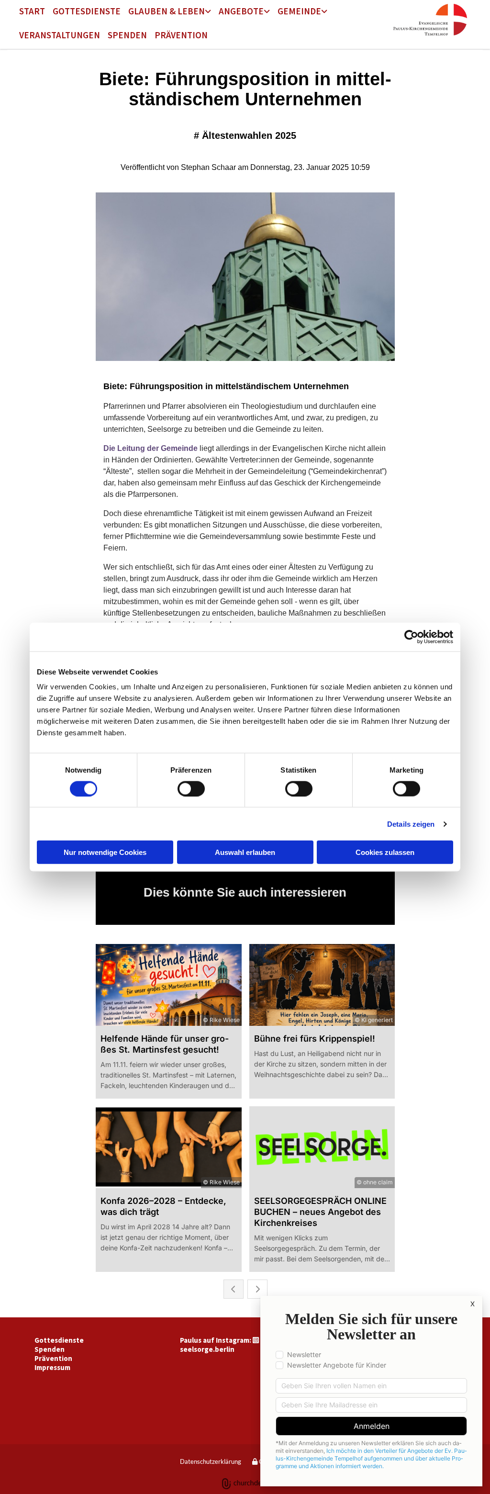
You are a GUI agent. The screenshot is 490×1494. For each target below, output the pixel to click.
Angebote (241, 11)
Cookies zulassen (385, 852)
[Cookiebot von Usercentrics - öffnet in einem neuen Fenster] (411, 636)
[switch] (191, 788)
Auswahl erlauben (245, 852)
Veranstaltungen (59, 35)
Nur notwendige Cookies (105, 852)
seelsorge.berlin (207, 1349)
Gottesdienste (87, 11)
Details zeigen (410, 824)
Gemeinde (299, 11)
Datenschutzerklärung (210, 1461)
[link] (169, 12)
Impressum (52, 1367)
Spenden (127, 35)
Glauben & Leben (166, 11)
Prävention (181, 35)
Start (32, 11)
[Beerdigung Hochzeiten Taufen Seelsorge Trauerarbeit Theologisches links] (208, 12)
